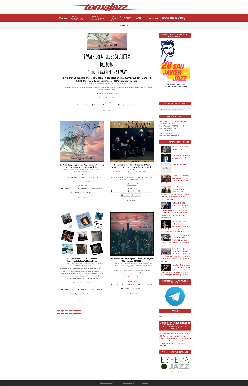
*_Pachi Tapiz (91, 83)
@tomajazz (168, 133)
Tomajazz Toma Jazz (173, 136)
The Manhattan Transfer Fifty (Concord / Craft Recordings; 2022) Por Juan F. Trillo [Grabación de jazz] (132, 167)
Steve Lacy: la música (179, 164)
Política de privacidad (106, 383)
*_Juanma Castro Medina (121, 263)
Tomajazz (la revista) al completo (122, 83)
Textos (88, 169)
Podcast (100, 83)
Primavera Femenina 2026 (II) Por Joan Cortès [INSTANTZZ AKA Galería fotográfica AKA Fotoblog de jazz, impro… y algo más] (175, 240)
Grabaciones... (69, 169)
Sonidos (106, 83)
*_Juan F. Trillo (80, 169)
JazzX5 (83, 83)
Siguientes (77, 312)
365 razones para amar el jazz (142, 263)
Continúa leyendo (106, 97)
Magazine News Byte (128, 383)
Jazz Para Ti (84, 263)
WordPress (145, 383)
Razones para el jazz (119, 265)
